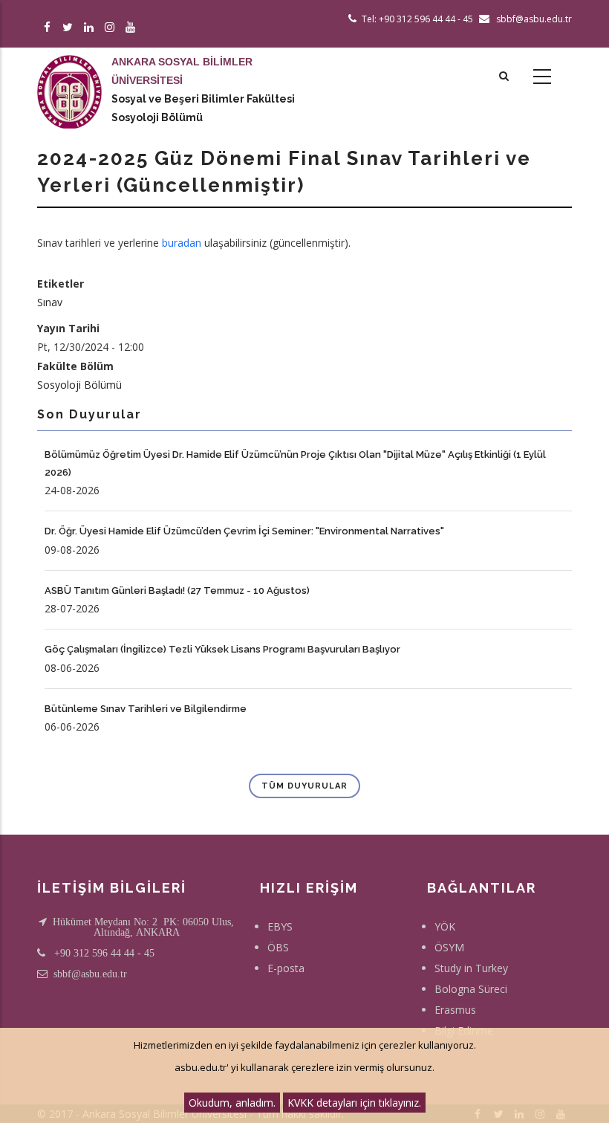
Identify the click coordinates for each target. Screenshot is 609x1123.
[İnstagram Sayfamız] (111, 28)
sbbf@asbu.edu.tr (90, 973)
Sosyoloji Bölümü (157, 117)
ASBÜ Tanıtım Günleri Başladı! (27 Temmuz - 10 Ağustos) (177, 590)
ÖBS (278, 947)
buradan (181, 243)
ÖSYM (449, 947)
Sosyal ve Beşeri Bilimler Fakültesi (203, 99)
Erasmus (455, 1010)
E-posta (285, 968)
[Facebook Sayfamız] (49, 28)
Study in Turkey (471, 968)
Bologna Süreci (470, 989)
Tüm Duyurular (304, 786)
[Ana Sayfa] (69, 77)
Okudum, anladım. (232, 1103)
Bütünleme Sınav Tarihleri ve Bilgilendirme (146, 708)
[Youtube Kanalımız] (132, 28)
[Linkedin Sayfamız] (91, 28)
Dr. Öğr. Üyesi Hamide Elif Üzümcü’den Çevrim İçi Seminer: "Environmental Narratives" (244, 531)
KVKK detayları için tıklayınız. (354, 1103)
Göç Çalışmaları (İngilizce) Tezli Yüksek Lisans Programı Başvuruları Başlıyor (222, 649)
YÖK (444, 926)
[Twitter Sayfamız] (70, 28)
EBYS (280, 926)
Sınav (49, 302)
